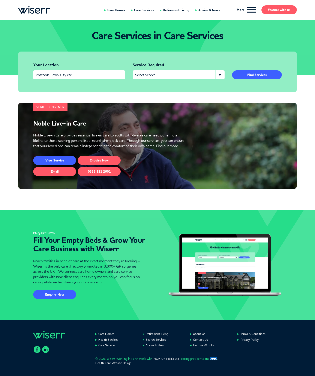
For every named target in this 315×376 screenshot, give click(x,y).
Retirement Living (176, 10)
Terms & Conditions (253, 334)
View (54, 160)
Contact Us (200, 340)
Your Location (46, 65)
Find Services (257, 75)
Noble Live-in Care (59, 123)
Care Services (144, 10)
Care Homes (116, 10)
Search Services (156, 340)
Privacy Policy (249, 340)
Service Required (148, 65)
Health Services (108, 340)
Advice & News (209, 10)
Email (55, 171)
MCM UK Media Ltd (166, 359)
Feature (279, 10)
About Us (199, 334)
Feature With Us (203, 345)
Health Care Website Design (113, 363)
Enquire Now (54, 294)
